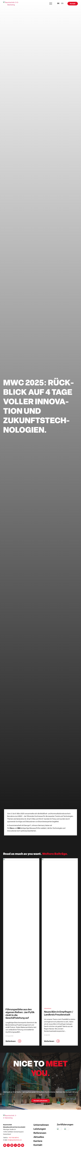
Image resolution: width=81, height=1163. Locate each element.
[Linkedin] (11, 1145)
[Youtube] (19, 1145)
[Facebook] (4, 1145)
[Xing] (15, 1145)
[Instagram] (8, 1145)
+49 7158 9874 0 (13, 1137)
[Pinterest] (22, 1145)
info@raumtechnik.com (15, 1140)
